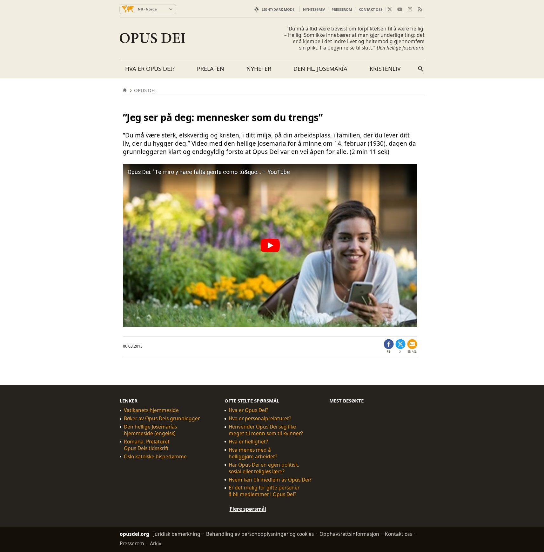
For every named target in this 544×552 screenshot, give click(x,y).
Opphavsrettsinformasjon (349, 533)
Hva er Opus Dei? (150, 68)
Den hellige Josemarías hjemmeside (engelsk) (150, 430)
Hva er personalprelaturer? (260, 418)
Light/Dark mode (278, 9)
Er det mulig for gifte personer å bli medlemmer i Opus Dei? (264, 491)
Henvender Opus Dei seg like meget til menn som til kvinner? (266, 430)
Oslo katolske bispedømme (155, 456)
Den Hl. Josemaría (320, 68)
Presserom (342, 9)
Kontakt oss (370, 9)
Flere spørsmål (248, 508)
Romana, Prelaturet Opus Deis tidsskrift (147, 445)
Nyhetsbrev (314, 9)
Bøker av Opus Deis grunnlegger (162, 418)
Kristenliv (385, 68)
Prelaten (210, 68)
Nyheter (258, 68)
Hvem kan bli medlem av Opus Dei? (270, 479)
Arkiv (155, 543)
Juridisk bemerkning (176, 533)
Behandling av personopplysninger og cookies (260, 533)
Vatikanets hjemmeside (151, 410)
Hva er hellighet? (248, 441)
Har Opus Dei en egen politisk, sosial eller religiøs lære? (264, 468)
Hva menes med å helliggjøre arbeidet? (253, 453)
